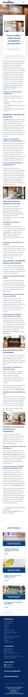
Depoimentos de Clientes (10, 632)
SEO (12, 693)
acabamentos (6, 331)
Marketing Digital (18, 693)
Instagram (9, 667)
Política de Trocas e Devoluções (12, 636)
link (16, 502)
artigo (8, 219)
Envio (5, 627)
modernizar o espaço (19, 389)
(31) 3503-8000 (9, 649)
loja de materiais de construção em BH (11, 454)
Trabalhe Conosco (8, 642)
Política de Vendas (8, 638)
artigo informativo (6, 333)
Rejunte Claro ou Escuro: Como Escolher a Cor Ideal (12, 576)
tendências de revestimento (10, 87)
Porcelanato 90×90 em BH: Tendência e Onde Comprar (11, 549)
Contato (6, 640)
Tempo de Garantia (9, 630)
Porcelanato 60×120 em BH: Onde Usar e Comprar (13, 603)
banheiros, (16, 331)
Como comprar (8, 623)
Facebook (9, 665)
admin (12, 49)
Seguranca (7, 625)
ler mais (6, 553)
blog (6, 74)
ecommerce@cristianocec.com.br (11, 653)
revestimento (7, 119)
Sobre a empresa (8, 621)
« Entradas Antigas (7, 612)
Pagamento (7, 629)
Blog (5, 634)
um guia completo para (17, 485)
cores (12, 284)
